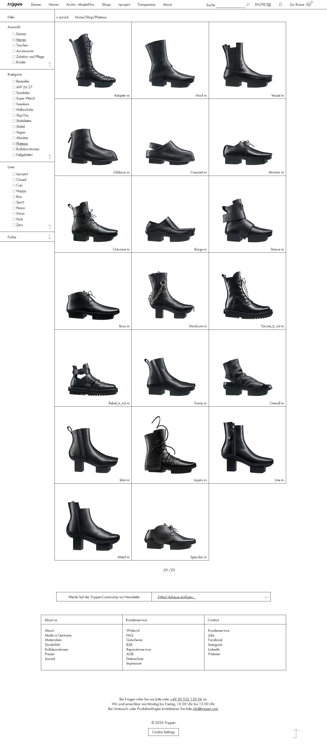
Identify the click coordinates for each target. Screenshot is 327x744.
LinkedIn (214, 649)
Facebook (215, 640)
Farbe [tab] (12, 237)
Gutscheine (134, 640)
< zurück (62, 17)
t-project (124, 4)
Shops (106, 4)
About (167, 4)
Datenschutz (134, 659)
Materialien (53, 640)
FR (263, 4)
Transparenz (146, 4)
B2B (129, 645)
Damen (36, 4)
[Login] (280, 4)
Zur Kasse (297, 4)
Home (79, 17)
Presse (49, 654)
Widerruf (133, 630)
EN (257, 4)
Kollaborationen (56, 649)
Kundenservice (218, 630)
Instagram (215, 645)
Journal (50, 659)
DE (269, 4)
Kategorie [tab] (15, 74)
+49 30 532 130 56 (186, 699)
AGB (129, 654)
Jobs (211, 635)
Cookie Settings (163, 732)
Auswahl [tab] (14, 27)
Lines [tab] (11, 167)
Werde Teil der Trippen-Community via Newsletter (104, 597)
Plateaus (101, 17)
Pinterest (214, 654)
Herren (54, 4)
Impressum (134, 663)
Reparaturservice (138, 649)
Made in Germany (58, 635)
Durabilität (52, 645)
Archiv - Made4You (80, 4)
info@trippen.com (205, 709)
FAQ (129, 635)
